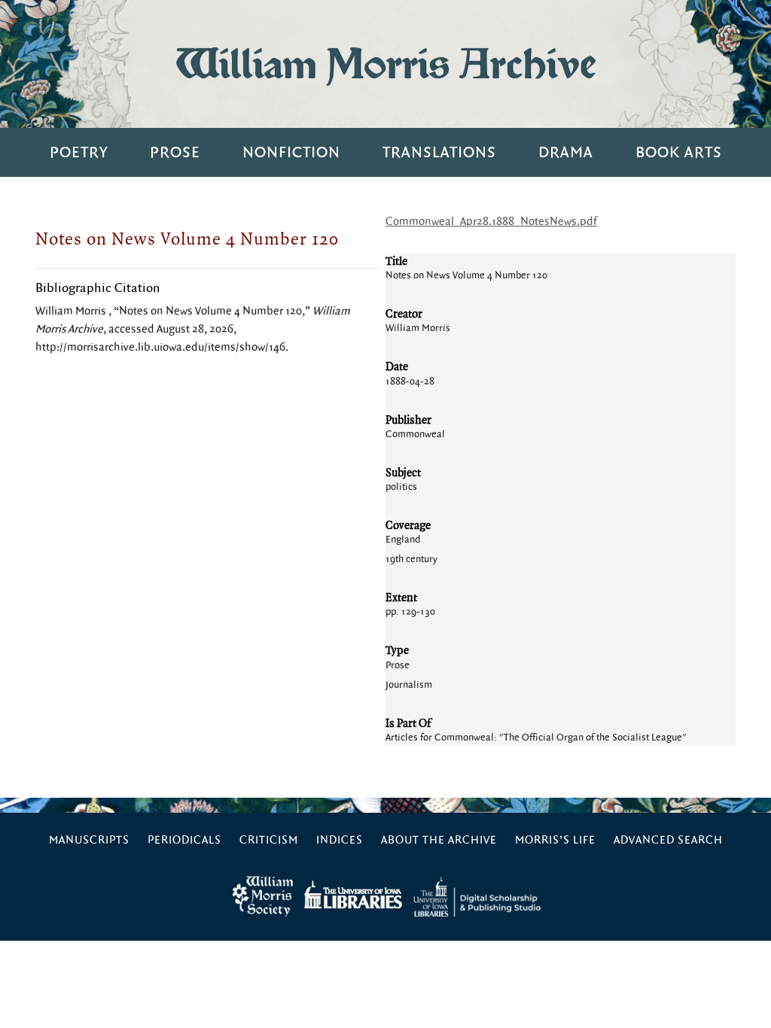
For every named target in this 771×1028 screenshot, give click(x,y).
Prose (175, 152)
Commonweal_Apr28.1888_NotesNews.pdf (491, 221)
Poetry (79, 152)
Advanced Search (668, 840)
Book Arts (678, 152)
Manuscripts (89, 840)
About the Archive (439, 840)
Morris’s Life (555, 840)
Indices (339, 840)
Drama (565, 152)
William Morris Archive (385, 64)
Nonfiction (291, 152)
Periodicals (184, 840)
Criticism (268, 840)
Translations (439, 152)
